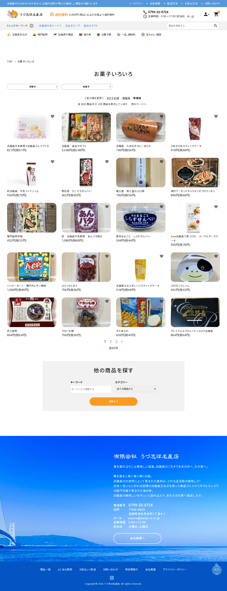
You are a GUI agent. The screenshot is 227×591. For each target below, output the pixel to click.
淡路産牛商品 (65, 34)
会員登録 (155, 3)
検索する (113, 401)
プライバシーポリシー (175, 569)
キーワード (76, 382)
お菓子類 (106, 34)
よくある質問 (65, 569)
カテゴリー (121, 382)
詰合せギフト (91, 25)
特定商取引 (131, 569)
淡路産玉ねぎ (19, 34)
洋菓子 (32, 87)
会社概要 (150, 569)
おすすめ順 (113, 98)
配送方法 (172, 3)
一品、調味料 (128, 34)
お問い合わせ (212, 3)
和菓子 (86, 87)
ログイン (138, 3)
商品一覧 (45, 569)
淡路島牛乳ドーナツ (50, 25)
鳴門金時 (43, 34)
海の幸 (87, 34)
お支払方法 (191, 3)
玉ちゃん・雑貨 (153, 34)
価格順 (126, 98)
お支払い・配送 (87, 569)
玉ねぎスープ (72, 25)
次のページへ (138, 104)
